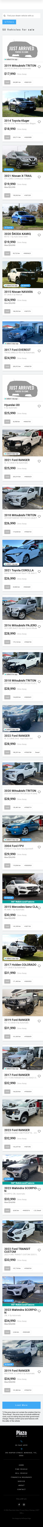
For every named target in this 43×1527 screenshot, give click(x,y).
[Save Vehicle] (39, 67)
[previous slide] (4, 48)
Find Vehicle (21, 1469)
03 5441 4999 (21, 1445)
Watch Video (35, 1068)
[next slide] (41, 48)
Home (21, 1465)
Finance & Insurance (21, 1477)
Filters (10, 22)
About (21, 1485)
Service (21, 1481)
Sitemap (32, 1510)
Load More (21, 1405)
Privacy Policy (24, 1510)
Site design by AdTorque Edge (21, 1518)
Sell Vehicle (21, 1473)
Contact (21, 1489)
